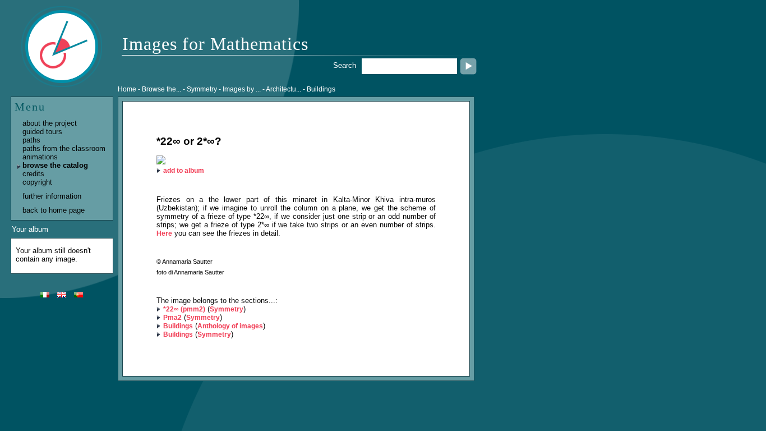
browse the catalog (55, 165)
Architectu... (283, 89)
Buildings (178, 326)
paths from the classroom (63, 148)
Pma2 (172, 318)
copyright (37, 182)
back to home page (53, 210)
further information (51, 196)
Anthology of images (230, 326)
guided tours (42, 131)
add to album (183, 171)
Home (127, 89)
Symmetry (226, 309)
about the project (49, 123)
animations (40, 157)
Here (164, 233)
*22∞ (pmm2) (184, 309)
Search (344, 65)
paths (31, 140)
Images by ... (242, 89)
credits (33, 173)
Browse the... (161, 89)
